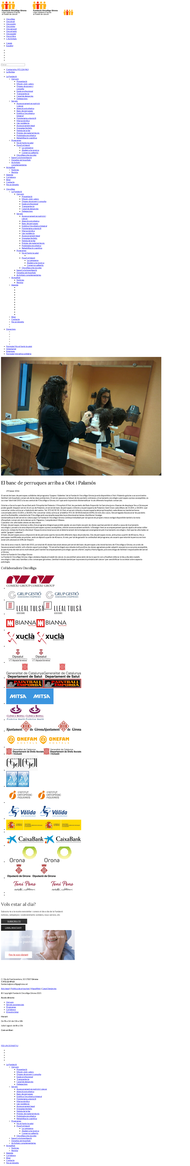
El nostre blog (12, 1012)
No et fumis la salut (30, 253)
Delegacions (27, 211)
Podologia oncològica (31, 245)
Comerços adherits (35, 265)
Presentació (27, 196)
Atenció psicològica (30, 221)
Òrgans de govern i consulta (34, 201)
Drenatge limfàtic (29, 238)
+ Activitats (11, 38)
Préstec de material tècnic (33, 243)
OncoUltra (11, 36)
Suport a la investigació (27, 270)
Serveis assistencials (15, 1004)
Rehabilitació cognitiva (32, 248)
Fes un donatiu (17, 321)
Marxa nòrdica (28, 231)
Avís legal (5, 988)
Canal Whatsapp (13, 928)
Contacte (15, 319)
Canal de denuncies (30, 208)
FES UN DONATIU (9, 1045)
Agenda (14, 285)
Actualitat (15, 277)
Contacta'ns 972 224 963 (17, 69)
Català (9, 43)
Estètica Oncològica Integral (34, 226)
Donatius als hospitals (26, 272)
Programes (21, 250)
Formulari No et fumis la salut (19, 346)
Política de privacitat (20, 988)
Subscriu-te (14, 921)
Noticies (20, 280)
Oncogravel (11, 29)
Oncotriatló (11, 31)
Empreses (10, 351)
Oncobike (10, 26)
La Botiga (10, 72)
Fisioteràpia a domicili (31, 228)
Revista (20, 282)
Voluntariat (11, 348)
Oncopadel (11, 33)
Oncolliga (10, 19)
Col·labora (11, 1009)
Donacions (11, 329)
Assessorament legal (31, 235)
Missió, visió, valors (30, 199)
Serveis (20, 213)
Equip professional (30, 204)
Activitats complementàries (29, 275)
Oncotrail (10, 21)
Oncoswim (11, 24)
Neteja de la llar (29, 240)
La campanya (32, 260)
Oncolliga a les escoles (32, 267)
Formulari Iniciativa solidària (18, 353)
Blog (13, 317)
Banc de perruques (30, 223)
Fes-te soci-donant (18, 954)
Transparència (28, 206)
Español (9, 45)
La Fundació (16, 191)
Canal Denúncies (49, 988)
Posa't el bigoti (28, 258)
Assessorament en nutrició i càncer (32, 1089)
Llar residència (28, 233)
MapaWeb (35, 988)
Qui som (20, 194)
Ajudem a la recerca (35, 262)
